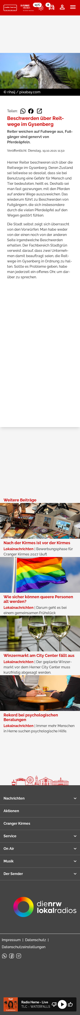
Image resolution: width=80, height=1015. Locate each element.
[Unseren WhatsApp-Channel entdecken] (4, 956)
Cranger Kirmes (17, 823)
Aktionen (11, 811)
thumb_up (70, 1004)
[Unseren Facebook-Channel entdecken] (11, 956)
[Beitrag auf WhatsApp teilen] (23, 111)
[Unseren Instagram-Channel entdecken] (18, 956)
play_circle (62, 1004)
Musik (9, 861)
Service (10, 836)
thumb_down (54, 1004)
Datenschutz (35, 940)
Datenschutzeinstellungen (23, 947)
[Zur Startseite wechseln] (10, 8)
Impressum (11, 940)
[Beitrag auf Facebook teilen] (31, 111)
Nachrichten (14, 798)
